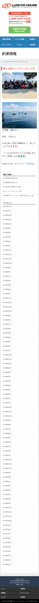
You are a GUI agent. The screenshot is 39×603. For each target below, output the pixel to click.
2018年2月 (8, 503)
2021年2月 (8, 346)
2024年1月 (8, 211)
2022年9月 (8, 267)
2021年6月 (8, 328)
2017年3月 (8, 551)
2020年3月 (8, 394)
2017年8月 (8, 529)
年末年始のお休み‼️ (11, 178)
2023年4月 (8, 237)
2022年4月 (8, 289)
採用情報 (32, 44)
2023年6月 (8, 228)
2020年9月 (8, 368)
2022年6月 (8, 280)
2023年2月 (8, 246)
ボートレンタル (6, 44)
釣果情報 (8, 61)
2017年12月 (8, 512)
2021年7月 (8, 324)
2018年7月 (8, 481)
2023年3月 (8, 241)
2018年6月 (8, 486)
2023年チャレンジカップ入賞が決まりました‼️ (19, 195)
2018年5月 (8, 490)
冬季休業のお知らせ (11, 182)
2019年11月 (8, 411)
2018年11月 (8, 464)
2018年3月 (8, 499)
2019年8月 (8, 424)
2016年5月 (8, 560)
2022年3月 (8, 294)
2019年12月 (8, 407)
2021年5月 (8, 333)
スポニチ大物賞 (19, 39)
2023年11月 (8, 219)
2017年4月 (8, 547)
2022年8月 (8, 272)
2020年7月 (8, 376)
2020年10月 (8, 363)
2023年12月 (8, 215)
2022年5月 (8, 285)
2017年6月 (8, 538)
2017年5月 (8, 542)
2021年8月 (8, 320)
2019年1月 (8, 455)
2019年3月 (8, 446)
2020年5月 (8, 385)
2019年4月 (8, 442)
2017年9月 (8, 525)
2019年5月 (8, 438)
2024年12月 (8, 206)
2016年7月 (8, 555)
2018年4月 (8, 494)
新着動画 (32, 39)
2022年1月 (8, 298)
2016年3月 (8, 564)
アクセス (19, 44)
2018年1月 (8, 507)
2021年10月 (8, 311)
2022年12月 (8, 254)
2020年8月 (8, 372)
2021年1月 (8, 350)
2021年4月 (8, 337)
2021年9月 (8, 315)
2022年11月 (8, 259)
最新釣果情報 (6, 39)
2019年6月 (8, 433)
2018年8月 (8, 477)
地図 (28, 22)
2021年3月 (8, 342)
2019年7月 (8, 429)
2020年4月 (8, 390)
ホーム (2, 61)
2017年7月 (8, 534)
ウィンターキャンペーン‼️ (13, 191)
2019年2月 (8, 451)
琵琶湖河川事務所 (19, 30)
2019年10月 (8, 416)
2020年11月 (8, 359)
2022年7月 (8, 276)
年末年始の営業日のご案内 (13, 187)
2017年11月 (8, 516)
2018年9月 (8, 473)
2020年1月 (8, 403)
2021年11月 (8, 307)
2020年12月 (8, 355)
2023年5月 (8, 232)
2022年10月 (8, 263)
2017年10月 (8, 521)
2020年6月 (8, 381)
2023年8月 (8, 224)
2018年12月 (8, 459)
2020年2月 (8, 398)
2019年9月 (8, 420)
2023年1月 (8, 250)
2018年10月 (8, 468)
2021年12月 (8, 302)
